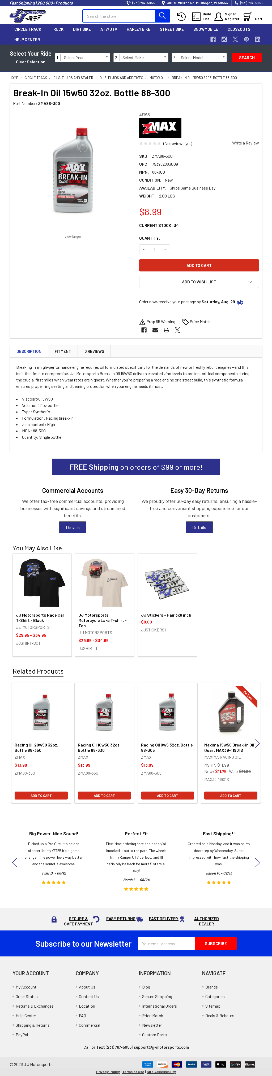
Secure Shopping (157, 996)
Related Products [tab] (38, 671)
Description (28, 351)
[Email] (155, 330)
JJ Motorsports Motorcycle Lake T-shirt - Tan (102, 620)
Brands (211, 986)
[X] (235, 39)
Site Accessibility (161, 1071)
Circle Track (27, 29)
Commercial (89, 1024)
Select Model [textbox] (192, 57)
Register (232, 18)
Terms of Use (133, 1071)
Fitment (63, 351)
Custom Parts (154, 1034)
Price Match (152, 1015)
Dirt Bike (82, 29)
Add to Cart (41, 795)
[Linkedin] (257, 39)
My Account (26, 986)
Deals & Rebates (219, 1015)
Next (257, 744)
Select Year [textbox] (74, 57)
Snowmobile (205, 29)
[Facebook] (213, 39)
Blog (146, 986)
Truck (57, 29)
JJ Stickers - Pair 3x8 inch (166, 614)
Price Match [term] (200, 321)
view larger (73, 236)
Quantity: (149, 237)
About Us (87, 986)
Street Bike (172, 29)
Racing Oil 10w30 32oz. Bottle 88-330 (99, 747)
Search (247, 57)
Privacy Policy (108, 1071)
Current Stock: (159, 225)
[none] (73, 171)
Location (87, 1005)
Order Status (27, 996)
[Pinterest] (246, 39)
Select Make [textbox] (133, 57)
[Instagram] (224, 39)
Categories (215, 996)
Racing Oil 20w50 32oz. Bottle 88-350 (36, 747)
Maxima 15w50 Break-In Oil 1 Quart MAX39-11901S (230, 747)
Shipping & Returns (33, 1024)
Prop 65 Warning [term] (161, 321)
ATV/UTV (108, 29)
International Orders (159, 1005)
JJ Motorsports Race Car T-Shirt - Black (40, 617)
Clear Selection (30, 61)
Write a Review (245, 142)
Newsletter (152, 1024)
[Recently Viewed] (182, 17)
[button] (199, 282)
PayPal (22, 1034)
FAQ (82, 1015)
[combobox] (86, 57)
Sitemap (212, 1005)
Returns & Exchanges (35, 1005)
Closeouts (239, 29)
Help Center (27, 39)
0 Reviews (94, 351)
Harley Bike (138, 29)
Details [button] (73, 527)
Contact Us (89, 996)
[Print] (166, 330)
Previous (15, 744)
